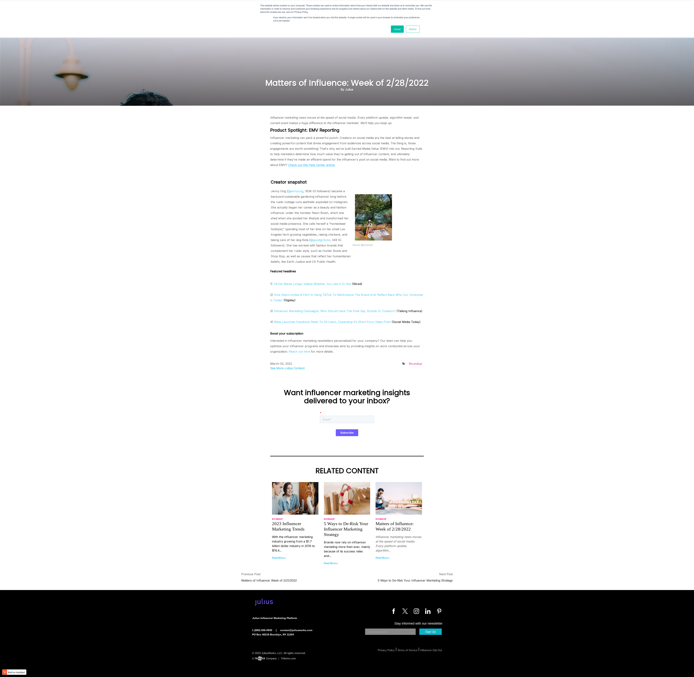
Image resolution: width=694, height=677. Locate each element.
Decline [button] (413, 29)
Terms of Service (407, 650)
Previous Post (250, 574)
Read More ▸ (279, 557)
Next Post (446, 574)
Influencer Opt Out (431, 650)
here (307, 351)
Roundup (415, 363)
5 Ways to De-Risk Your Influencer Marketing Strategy (415, 580)
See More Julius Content (287, 368)
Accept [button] (397, 29)
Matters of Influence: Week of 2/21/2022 (269, 580)
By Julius (347, 89)
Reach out (296, 351)
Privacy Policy (386, 650)
